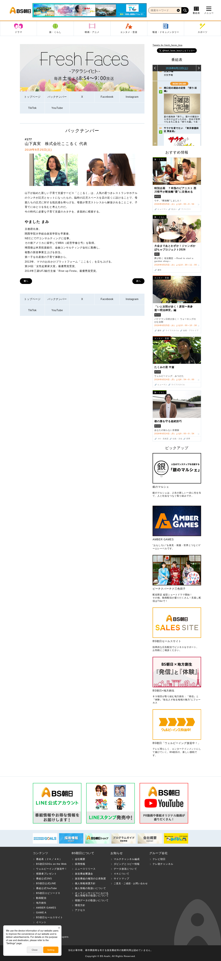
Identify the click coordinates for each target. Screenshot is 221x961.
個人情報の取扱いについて (90, 888)
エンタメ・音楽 (128, 32)
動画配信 (41, 898)
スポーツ (202, 32)
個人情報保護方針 (85, 883)
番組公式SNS (44, 878)
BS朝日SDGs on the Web (51, 864)
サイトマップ (121, 878)
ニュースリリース (85, 868)
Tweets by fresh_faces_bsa (167, 45)
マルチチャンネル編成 (127, 859)
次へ (138, 281)
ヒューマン (162, 209)
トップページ (32, 96)
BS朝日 (20, 10)
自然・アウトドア (191, 330)
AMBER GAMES (46, 907)
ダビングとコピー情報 (127, 864)
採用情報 (80, 864)
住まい (174, 209)
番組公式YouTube (46, 888)
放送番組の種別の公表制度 (90, 878)
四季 (188, 439)
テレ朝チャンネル (163, 864)
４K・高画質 (163, 439)
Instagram (132, 96)
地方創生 (41, 902)
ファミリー (186, 209)
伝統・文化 (177, 439)
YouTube (57, 108)
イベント (41, 922)
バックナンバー (57, 96)
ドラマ (18, 32)
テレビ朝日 (159, 859)
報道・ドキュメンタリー (165, 32)
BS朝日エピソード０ (48, 893)
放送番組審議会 (84, 873)
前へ (26, 281)
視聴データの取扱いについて (92, 900)
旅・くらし (55, 32)
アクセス (80, 910)
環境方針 (80, 905)
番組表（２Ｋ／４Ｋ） (49, 859)
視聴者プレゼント (46, 873)
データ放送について (125, 868)
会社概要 (80, 859)
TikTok (32, 108)
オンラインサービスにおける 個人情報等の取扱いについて (90, 894)
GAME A (41, 912)
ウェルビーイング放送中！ (51, 868)
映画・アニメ (92, 32)
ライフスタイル (172, 330)
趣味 (159, 270)
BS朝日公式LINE (46, 883)
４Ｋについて (121, 873)
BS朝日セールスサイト (49, 917)
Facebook (107, 96)
